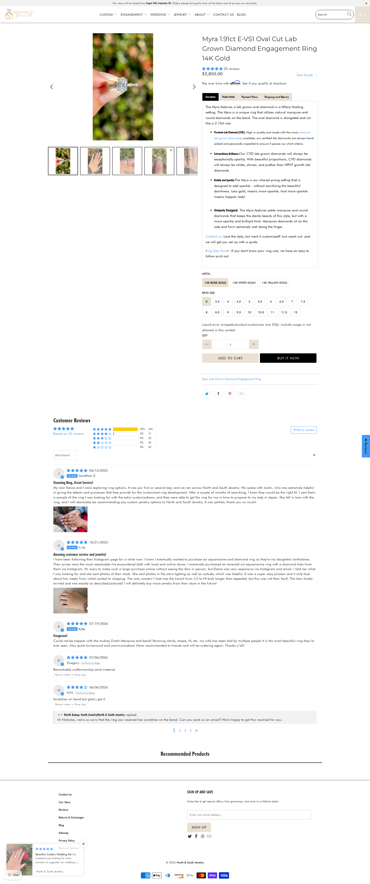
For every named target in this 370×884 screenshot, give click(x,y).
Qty (204, 335)
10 (249, 312)
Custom (107, 14)
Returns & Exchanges (71, 817)
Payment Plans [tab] (250, 96)
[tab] (210, 97)
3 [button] (185, 731)
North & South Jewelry (190, 862)
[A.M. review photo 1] (70, 600)
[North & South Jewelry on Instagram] (202, 836)
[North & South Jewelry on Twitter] (189, 836)
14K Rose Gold (215, 282)
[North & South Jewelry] (19, 14)
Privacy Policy (67, 840)
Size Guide (305, 75)
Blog (241, 14)
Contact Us (223, 14)
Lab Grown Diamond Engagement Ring (235, 379)
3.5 (217, 301)
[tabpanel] (260, 184)
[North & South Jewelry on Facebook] (196, 836)
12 (295, 312)
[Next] (193, 86)
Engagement (132, 14)
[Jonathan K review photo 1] (70, 519)
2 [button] (180, 731)
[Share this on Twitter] (207, 393)
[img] (77, 470)
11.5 (284, 312)
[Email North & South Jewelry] (209, 836)
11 (272, 312)
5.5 (260, 301)
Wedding (159, 14)
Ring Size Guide (217, 251)
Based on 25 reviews (68, 434)
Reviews (63, 809)
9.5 (239, 312)
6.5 (281, 301)
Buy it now (288, 358)
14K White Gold (244, 282)
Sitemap (63, 832)
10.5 (261, 312)
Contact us (214, 236)
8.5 (217, 312)
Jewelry (181, 14)
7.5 (303, 301)
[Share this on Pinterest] (230, 393)
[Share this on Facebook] (218, 393)
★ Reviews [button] (366, 446)
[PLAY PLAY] (123, 86)
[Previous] (52, 86)
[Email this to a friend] (241, 393)
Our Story (64, 802)
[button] (212, 69)
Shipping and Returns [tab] (276, 96)
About (201, 14)
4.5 (239, 301)
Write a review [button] (303, 430)
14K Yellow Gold (274, 282)
